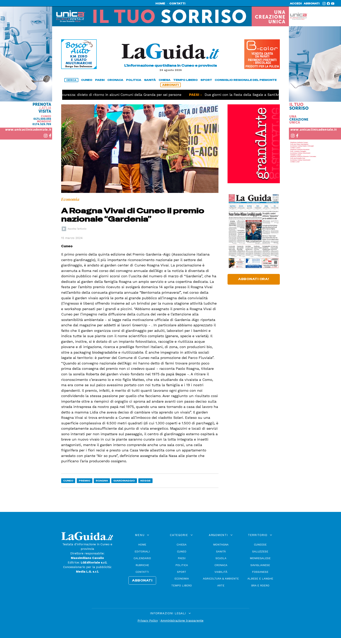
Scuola (220, 558)
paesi (100, 80)
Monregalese (260, 558)
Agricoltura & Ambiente (221, 578)
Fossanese (260, 571)
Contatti (142, 571)
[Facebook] (328, 3)
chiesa (164, 80)
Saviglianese (260, 565)
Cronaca (221, 565)
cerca (71, 80)
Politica (181, 565)
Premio (84, 480)
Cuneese (260, 544)
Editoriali (142, 551)
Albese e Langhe (260, 578)
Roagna (102, 480)
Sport (181, 571)
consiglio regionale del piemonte (246, 80)
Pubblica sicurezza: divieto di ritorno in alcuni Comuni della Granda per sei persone (93, 95)
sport (206, 80)
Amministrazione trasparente (181, 620)
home (160, 3)
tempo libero (185, 80)
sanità (150, 80)
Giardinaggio (124, 480)
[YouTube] (332, 3)
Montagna (221, 544)
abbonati (311, 3)
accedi (296, 3)
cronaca (115, 80)
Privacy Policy (148, 620)
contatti (177, 3)
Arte (220, 585)
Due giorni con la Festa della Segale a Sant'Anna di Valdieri (237, 95)
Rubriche (142, 565)
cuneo (86, 80)
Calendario (142, 558)
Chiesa (181, 544)
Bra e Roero (260, 585)
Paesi (181, 558)
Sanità (221, 551)
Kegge (145, 480)
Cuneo (68, 480)
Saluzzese (260, 551)
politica (133, 80)
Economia (181, 578)
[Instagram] (324, 3)
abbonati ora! (253, 279)
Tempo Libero (181, 585)
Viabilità (221, 571)
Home (142, 544)
